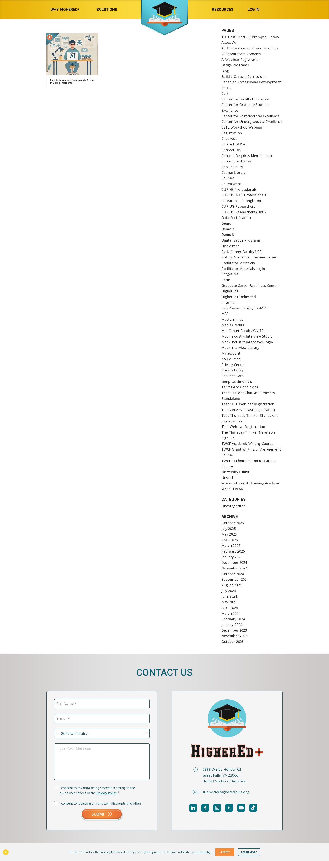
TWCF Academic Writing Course (247, 443)
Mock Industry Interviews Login (247, 342)
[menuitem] (69, 9)
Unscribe (228, 477)
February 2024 (233, 619)
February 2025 (233, 551)
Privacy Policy (232, 370)
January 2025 (231, 557)
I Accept (224, 852)
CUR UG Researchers (238, 206)
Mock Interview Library (240, 347)
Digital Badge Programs (241, 240)
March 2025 (230, 545)
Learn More (249, 852)
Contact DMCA (233, 144)
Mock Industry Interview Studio (247, 336)
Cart (224, 93)
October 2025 (232, 523)
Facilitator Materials (238, 263)
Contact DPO (232, 150)
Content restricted (236, 161)
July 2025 (228, 528)
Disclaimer (230, 246)
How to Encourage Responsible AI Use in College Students (72, 81)
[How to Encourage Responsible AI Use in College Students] (72, 54)
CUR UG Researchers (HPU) (243, 212)
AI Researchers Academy (241, 54)
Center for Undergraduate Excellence (251, 121)
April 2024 (229, 607)
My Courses (230, 359)
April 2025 (229, 539)
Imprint (227, 302)
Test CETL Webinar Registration (247, 404)
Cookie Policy (232, 167)
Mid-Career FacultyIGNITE (242, 330)
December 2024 (234, 562)
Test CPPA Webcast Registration (248, 409)
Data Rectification (236, 217)
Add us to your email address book (250, 48)
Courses (228, 178)
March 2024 (230, 613)
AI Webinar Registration (241, 59)
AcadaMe (228, 42)
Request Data (232, 376)
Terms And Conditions (239, 387)
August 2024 (231, 585)
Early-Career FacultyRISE (241, 251)
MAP (225, 313)
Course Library (233, 172)
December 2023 (234, 630)
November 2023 (234, 636)
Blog (225, 70)
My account (230, 353)
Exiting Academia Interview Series (248, 257)
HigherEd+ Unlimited (238, 296)
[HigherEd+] (164, 9)
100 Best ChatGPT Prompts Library (250, 37)
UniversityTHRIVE (235, 472)
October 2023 (232, 641)
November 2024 (234, 568)
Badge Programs (235, 65)
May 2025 (229, 534)
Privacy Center (233, 364)
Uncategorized (233, 506)
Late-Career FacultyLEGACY (243, 308)
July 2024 (228, 590)
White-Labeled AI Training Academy (250, 483)
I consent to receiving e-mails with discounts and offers (101, 803)
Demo (226, 223)
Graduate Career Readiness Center (249, 285)
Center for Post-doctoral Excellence (250, 116)
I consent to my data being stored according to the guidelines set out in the (97, 790)
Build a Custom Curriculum (243, 76)
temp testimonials (236, 381)
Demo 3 (227, 234)
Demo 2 (227, 229)
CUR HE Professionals (239, 189)
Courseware (231, 183)
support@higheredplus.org (225, 791)
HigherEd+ (229, 291)
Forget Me (229, 274)
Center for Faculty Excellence (245, 99)
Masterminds (232, 319)
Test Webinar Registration (243, 426)
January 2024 (231, 624)
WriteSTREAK (232, 489)
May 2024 (229, 602)
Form (225, 279)
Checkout (229, 138)
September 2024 (234, 579)
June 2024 (229, 596)
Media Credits (232, 325)
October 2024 (232, 574)
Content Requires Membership (246, 155)
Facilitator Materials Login (243, 268)
